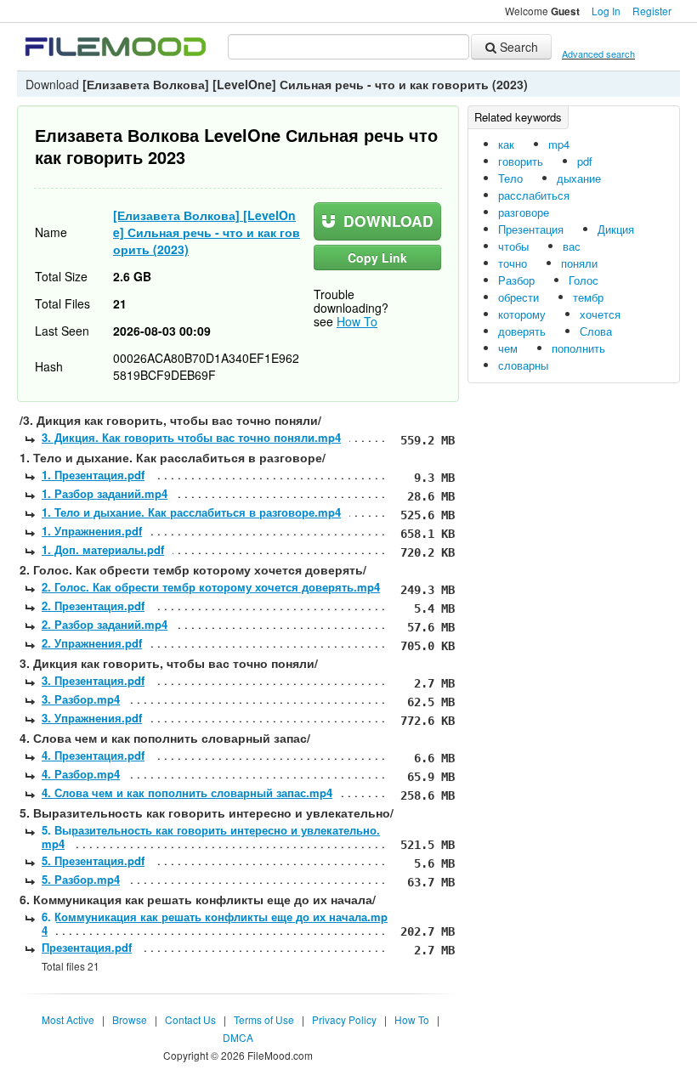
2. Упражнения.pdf (92, 643)
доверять (522, 331)
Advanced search (598, 53)
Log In (606, 10)
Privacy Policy (344, 1019)
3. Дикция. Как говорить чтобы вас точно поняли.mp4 (191, 437)
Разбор (516, 280)
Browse (129, 1019)
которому (522, 314)
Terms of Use (264, 1019)
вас (572, 246)
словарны (523, 365)
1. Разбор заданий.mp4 (104, 493)
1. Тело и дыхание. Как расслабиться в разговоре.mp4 (191, 512)
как (506, 144)
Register (652, 10)
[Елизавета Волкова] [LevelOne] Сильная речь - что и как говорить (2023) (206, 232)
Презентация (531, 229)
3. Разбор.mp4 (81, 699)
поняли (579, 263)
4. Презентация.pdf (93, 755)
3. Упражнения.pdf (92, 718)
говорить (520, 161)
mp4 (559, 144)
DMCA (238, 1037)
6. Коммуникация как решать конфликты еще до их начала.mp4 (215, 923)
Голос (583, 280)
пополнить (578, 348)
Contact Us (190, 1019)
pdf (584, 161)
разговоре (523, 212)
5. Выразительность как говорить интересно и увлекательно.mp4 (211, 837)
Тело (510, 178)
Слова (596, 331)
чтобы (513, 246)
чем (508, 348)
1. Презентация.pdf (93, 475)
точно (512, 263)
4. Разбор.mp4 (81, 774)
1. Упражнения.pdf (92, 531)
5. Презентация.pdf (93, 860)
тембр (588, 297)
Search (517, 46)
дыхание (579, 178)
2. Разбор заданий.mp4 (104, 624)
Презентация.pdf (87, 947)
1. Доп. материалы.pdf (103, 549)
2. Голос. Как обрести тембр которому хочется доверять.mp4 (211, 587)
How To (357, 321)
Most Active (68, 1019)
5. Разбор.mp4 (81, 879)
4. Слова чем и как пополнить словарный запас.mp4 (187, 792)
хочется (600, 314)
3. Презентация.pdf (93, 680)
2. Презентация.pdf (93, 605)
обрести (518, 297)
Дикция (616, 229)
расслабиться (534, 195)
